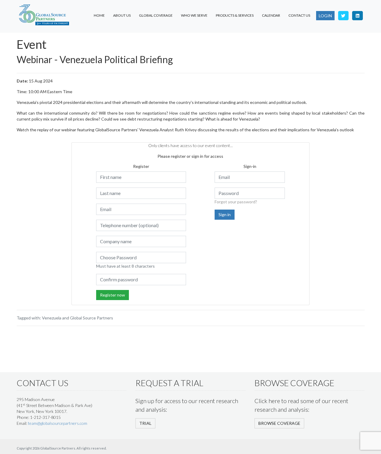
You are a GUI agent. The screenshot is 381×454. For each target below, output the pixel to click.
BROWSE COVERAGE (279, 423)
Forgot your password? (236, 201)
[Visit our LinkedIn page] (357, 15)
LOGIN (325, 15)
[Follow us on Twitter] (343, 15)
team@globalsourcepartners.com (57, 423)
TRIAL (145, 423)
